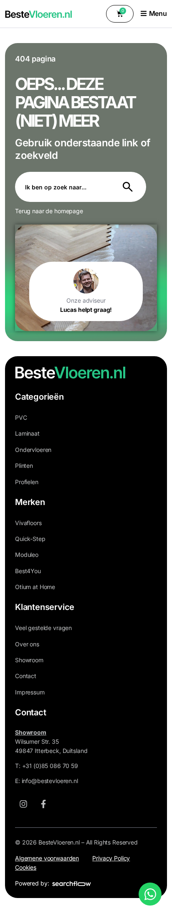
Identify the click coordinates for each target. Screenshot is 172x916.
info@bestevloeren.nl (50, 780)
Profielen (26, 481)
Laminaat (27, 433)
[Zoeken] (129, 187)
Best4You (28, 570)
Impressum (30, 692)
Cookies (25, 867)
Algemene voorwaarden (47, 858)
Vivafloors (28, 522)
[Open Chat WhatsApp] (150, 894)
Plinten (24, 465)
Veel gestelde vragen (43, 627)
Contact (25, 675)
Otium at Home (35, 586)
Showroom (29, 659)
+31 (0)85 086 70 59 (50, 765)
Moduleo (26, 554)
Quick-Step (30, 538)
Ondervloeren (33, 449)
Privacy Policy (111, 858)
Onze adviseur (85, 300)
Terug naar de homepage (49, 210)
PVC (21, 417)
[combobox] (64, 187)
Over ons (27, 644)
